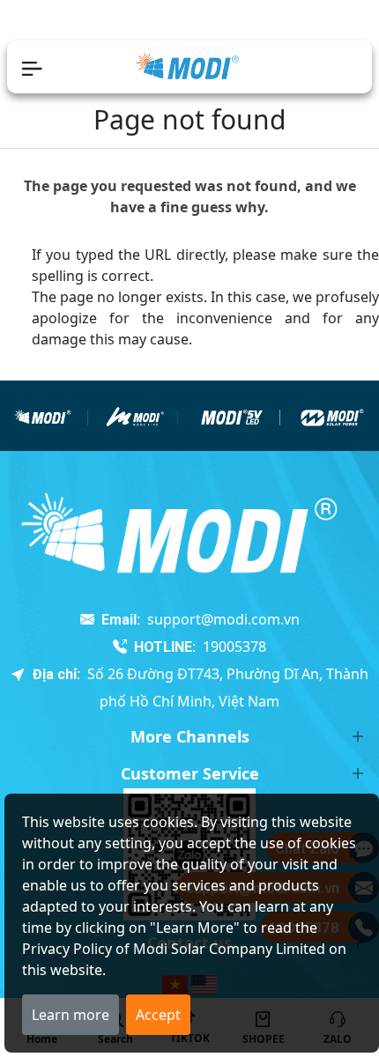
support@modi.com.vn (223, 619)
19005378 (234, 646)
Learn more (70, 1014)
